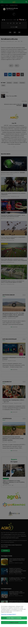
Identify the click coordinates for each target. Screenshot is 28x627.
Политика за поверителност (8, 614)
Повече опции (14, 622)
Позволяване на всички (14, 618)
